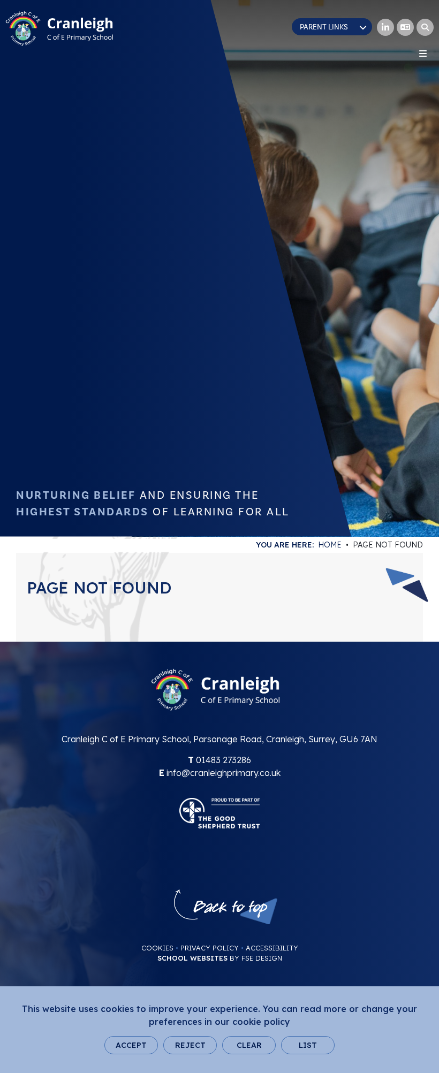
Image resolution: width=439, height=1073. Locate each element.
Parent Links (324, 27)
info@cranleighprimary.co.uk (223, 772)
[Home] (59, 29)
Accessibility (272, 947)
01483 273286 (223, 760)
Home (330, 545)
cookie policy (261, 1021)
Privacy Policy (209, 947)
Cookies (157, 947)
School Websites (192, 958)
